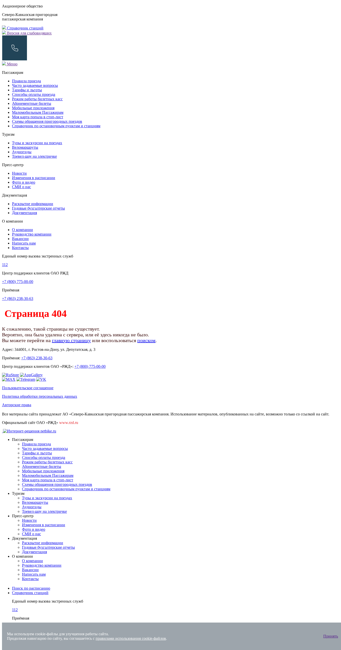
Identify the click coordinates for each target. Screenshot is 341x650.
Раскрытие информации (32, 204)
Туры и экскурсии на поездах (37, 143)
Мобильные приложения (33, 108)
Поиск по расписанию (31, 588)
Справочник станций (24, 28)
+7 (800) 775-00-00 (17, 281)
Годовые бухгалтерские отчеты (38, 208)
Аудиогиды (21, 152)
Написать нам (24, 243)
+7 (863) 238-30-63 (17, 298)
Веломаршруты (25, 147)
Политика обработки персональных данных (39, 396)
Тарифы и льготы (27, 90)
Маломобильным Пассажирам (37, 112)
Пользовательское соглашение (27, 388)
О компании (22, 230)
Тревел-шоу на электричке (34, 156)
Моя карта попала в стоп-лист (37, 117)
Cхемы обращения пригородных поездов (47, 121)
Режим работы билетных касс (37, 99)
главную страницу (71, 340)
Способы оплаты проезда (33, 94)
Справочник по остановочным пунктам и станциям (56, 126)
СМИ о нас (21, 187)
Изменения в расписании (33, 178)
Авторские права (16, 405)
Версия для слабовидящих (29, 33)
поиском (146, 340)
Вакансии (20, 239)
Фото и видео (23, 182)
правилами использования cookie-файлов (131, 638)
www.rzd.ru (68, 422)
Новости (19, 173)
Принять (330, 636)
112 (5, 264)
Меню (11, 64)
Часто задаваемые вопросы (35, 85)
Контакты (20, 248)
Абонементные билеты (31, 103)
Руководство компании (31, 234)
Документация (24, 213)
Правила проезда (26, 81)
